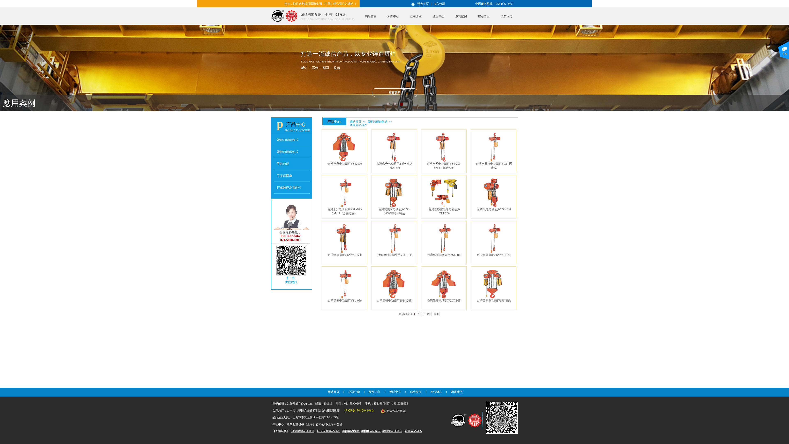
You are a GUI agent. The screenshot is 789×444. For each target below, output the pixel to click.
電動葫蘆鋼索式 (287, 152)
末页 (436, 314)
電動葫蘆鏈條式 (377, 121)
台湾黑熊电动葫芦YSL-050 (345, 300)
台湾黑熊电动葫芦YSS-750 (494, 209)
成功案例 (461, 16)
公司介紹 (416, 16)
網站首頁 (370, 16)
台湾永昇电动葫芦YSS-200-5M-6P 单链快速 (444, 165)
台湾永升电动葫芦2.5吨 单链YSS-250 (394, 165)
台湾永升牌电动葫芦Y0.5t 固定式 (494, 165)
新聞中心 (393, 16)
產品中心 (438, 16)
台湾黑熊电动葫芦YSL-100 (444, 255)
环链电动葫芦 (358, 125)
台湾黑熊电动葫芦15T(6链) (494, 300)
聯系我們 (506, 16)
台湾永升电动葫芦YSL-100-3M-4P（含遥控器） (344, 211)
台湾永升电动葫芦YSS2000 (345, 163)
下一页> (426, 314)
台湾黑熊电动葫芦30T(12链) (394, 300)
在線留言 (483, 16)
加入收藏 (439, 3)
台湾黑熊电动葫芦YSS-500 (345, 255)
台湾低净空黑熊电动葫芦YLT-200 (444, 211)
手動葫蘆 (283, 163)
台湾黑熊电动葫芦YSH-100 (394, 255)
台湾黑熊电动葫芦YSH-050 (494, 255)
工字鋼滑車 (284, 175)
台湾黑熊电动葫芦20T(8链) (444, 300)
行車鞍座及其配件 (289, 187)
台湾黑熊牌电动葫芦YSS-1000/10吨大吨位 (394, 211)
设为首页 (423, 3)
